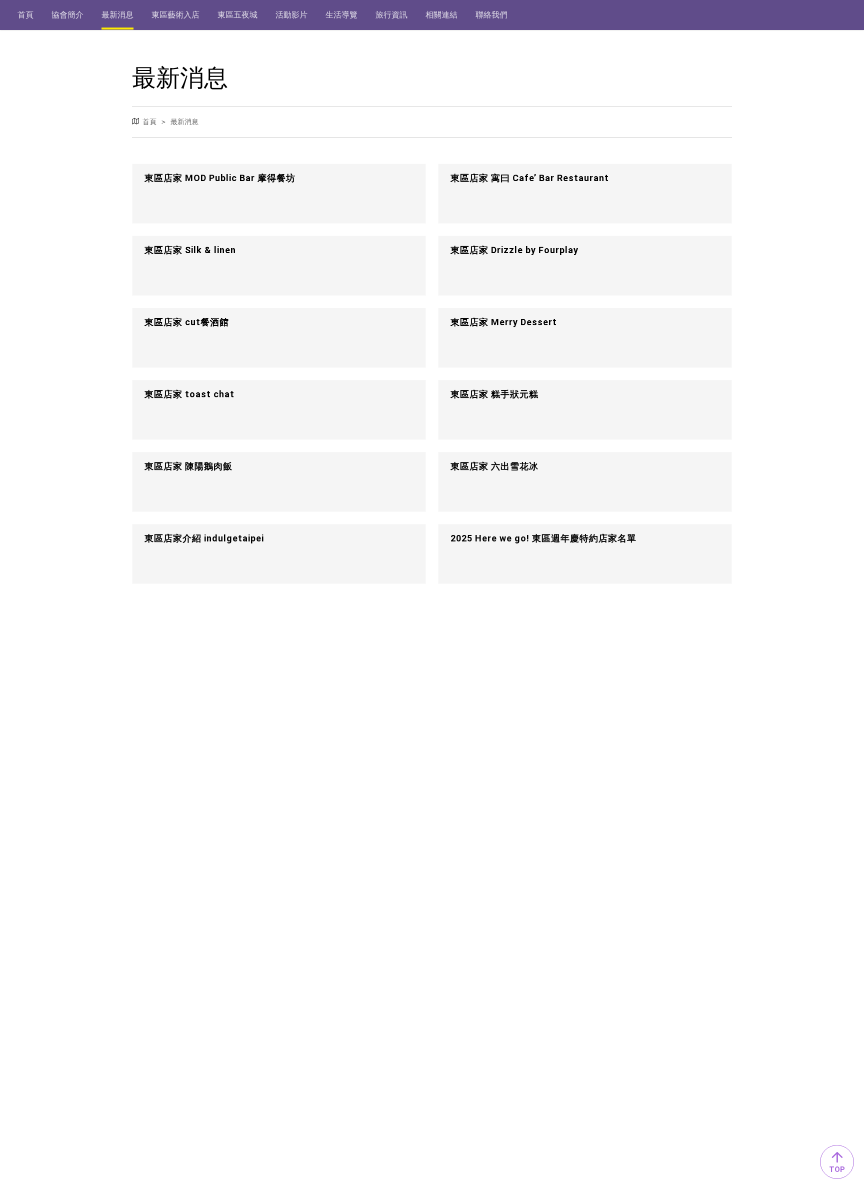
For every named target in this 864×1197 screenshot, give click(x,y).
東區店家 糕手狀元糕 (494, 394)
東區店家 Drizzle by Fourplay (514, 250)
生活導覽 (342, 15)
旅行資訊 (392, 15)
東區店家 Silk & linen (190, 250)
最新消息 (118, 15)
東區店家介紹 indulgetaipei (204, 538)
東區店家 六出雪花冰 (494, 466)
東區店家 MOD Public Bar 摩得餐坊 (220, 178)
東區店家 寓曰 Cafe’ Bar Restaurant (529, 178)
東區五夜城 (238, 15)
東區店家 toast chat (189, 394)
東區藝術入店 (176, 15)
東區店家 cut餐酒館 (186, 322)
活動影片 (292, 15)
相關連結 (442, 15)
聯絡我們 (492, 15)
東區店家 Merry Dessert (503, 322)
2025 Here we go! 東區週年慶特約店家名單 (543, 538)
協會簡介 (68, 15)
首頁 (26, 15)
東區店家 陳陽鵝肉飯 (188, 466)
